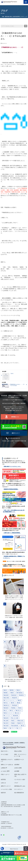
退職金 (14, 707)
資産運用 (7, 695)
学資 (23, 725)
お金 (6, 710)
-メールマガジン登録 (6, 789)
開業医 (12, 690)
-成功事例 (16, 764)
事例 (13, 702)
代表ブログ (19, 710)
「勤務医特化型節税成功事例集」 (11, 489)
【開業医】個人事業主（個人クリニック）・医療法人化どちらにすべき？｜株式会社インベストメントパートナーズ (14, 658)
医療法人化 (7, 705)
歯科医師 (16, 715)
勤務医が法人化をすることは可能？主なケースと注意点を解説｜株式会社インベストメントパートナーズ (14, 635)
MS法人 (6, 702)
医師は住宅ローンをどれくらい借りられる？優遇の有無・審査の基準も (14, 616)
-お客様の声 (4, 767)
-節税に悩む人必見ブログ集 (20, 775)
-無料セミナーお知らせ (7, 764)
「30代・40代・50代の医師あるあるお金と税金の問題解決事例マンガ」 (13, 511)
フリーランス (7, 715)
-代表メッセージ (5, 774)
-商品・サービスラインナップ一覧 (20, 755)
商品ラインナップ (8, 713)
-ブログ (16, 782)
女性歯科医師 (15, 725)
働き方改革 (21, 720)
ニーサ (19, 728)
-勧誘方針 (3, 792)
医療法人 (22, 695)
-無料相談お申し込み (19, 786)
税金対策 (7, 718)
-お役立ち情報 (18, 767)
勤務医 (6, 692)
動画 (13, 692)
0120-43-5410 (14, 438)
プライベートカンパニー (10, 700)
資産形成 (14, 695)
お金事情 (7, 720)
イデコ (12, 728)
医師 (19, 690)
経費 (20, 700)
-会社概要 (16, 771)
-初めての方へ (4, 751)
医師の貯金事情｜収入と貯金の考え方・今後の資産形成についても (14, 680)
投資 (21, 707)
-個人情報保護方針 (19, 792)
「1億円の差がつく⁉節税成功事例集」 (12, 532)
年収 (12, 710)
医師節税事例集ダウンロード (8, 853)
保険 (6, 728)
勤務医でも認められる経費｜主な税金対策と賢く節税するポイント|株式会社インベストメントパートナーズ (14, 597)
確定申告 (15, 697)
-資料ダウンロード (6, 786)
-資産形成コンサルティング (7, 760)
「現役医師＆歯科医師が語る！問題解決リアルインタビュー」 (14, 557)
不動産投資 (20, 692)
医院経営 (7, 707)
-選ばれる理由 (18, 751)
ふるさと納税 (15, 718)
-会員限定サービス (19, 759)
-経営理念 (3, 779)
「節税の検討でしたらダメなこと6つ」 (12, 466)
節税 (6, 690)
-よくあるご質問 (5, 771)
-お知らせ (3, 782)
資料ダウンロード (16, 433)
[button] (26, 2)
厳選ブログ (21, 723)
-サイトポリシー (18, 789)
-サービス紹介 (4, 754)
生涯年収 (7, 723)
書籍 (19, 702)
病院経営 (15, 705)
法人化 (17, 713)
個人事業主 (7, 697)
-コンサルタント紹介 (19, 779)
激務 (14, 723)
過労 (14, 720)
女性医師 (7, 725)
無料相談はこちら (15, 416)
